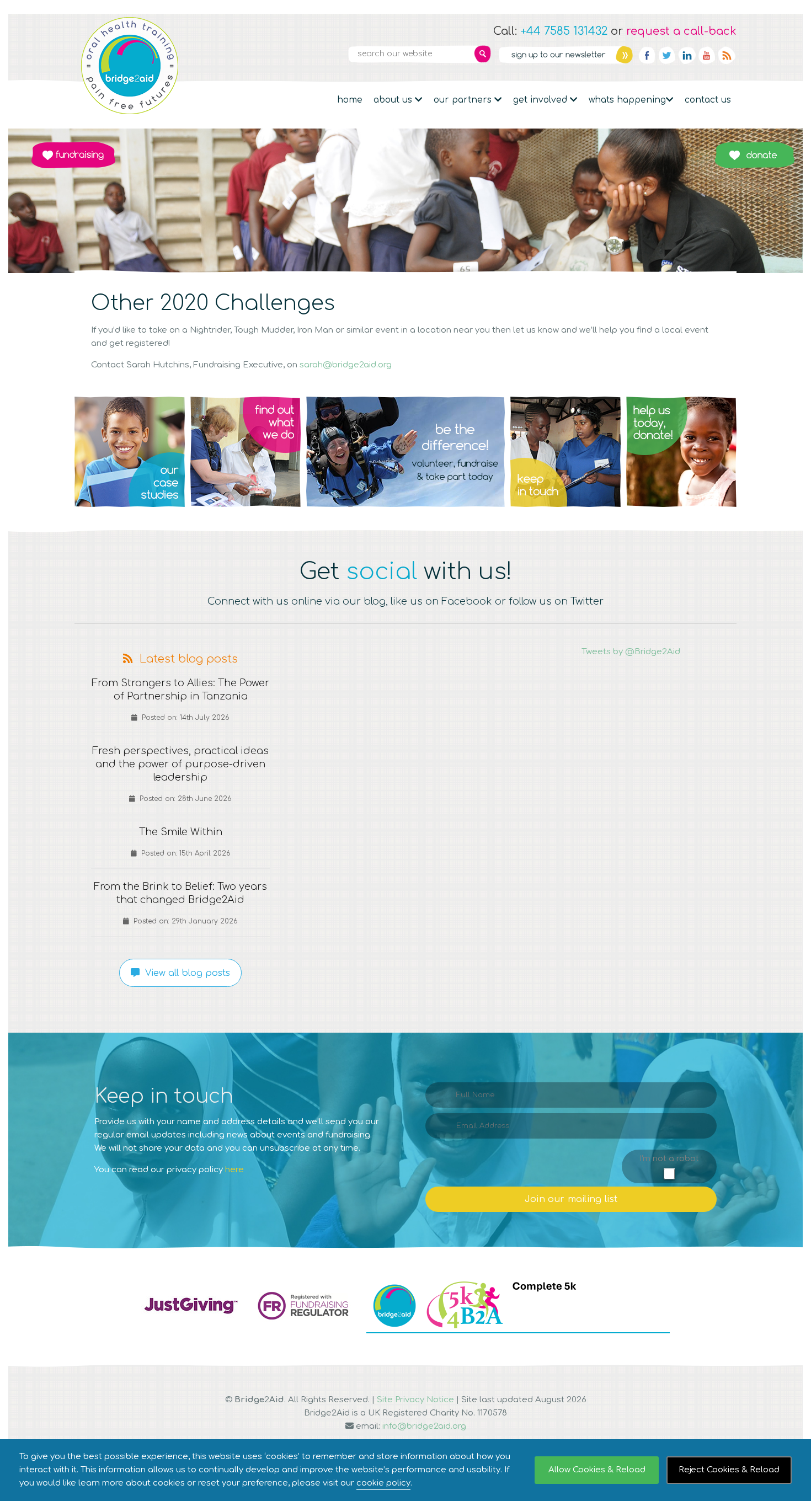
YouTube (707, 55)
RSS (726, 55)
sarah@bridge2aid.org (346, 365)
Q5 (681, 452)
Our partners (464, 100)
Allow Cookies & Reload (596, 1470)
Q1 (129, 452)
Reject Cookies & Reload (729, 1470)
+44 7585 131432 (563, 31)
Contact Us (708, 100)
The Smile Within (180, 831)
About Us (394, 100)
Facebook (647, 55)
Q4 (565, 452)
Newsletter (565, 54)
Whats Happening (627, 100)
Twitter (667, 55)
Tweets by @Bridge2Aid (630, 651)
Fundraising (73, 155)
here (234, 1169)
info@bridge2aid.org (424, 1426)
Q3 (405, 452)
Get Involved (541, 100)
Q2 (245, 452)
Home (349, 100)
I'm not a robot (669, 1158)
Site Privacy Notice (415, 1399)
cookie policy (383, 1483)
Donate (754, 155)
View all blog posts (185, 973)
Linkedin (687, 55)
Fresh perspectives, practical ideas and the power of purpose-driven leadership (180, 764)
